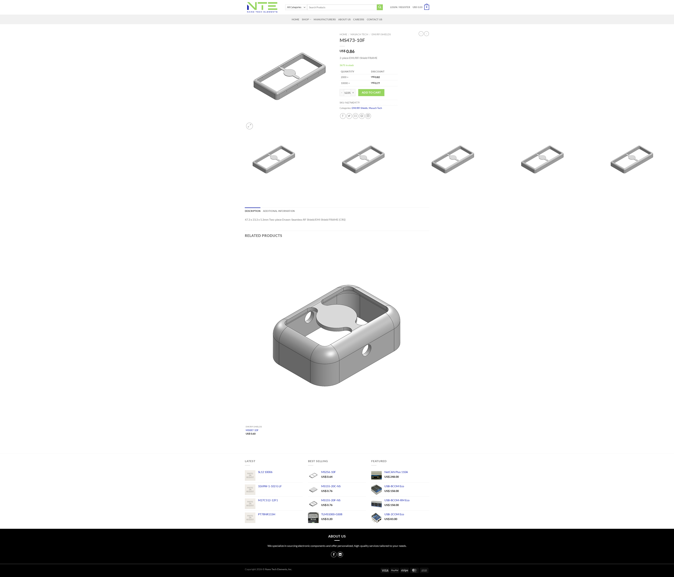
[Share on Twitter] (349, 116)
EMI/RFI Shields (381, 34)
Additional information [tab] (279, 211)
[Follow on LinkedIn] (340, 554)
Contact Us (374, 19)
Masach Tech (359, 34)
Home (295, 19)
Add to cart (371, 92)
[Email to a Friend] (355, 116)
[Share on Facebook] (343, 116)
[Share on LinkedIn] (368, 116)
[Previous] (248, 194)
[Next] (258, 124)
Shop (305, 19)
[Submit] (380, 7)
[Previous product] (426, 33)
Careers (358, 19)
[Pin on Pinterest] (362, 116)
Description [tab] (252, 211)
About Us (344, 19)
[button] (400, 7)
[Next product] (421, 33)
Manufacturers (325, 19)
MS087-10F (252, 430)
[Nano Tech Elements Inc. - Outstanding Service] (262, 7)
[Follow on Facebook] (334, 554)
